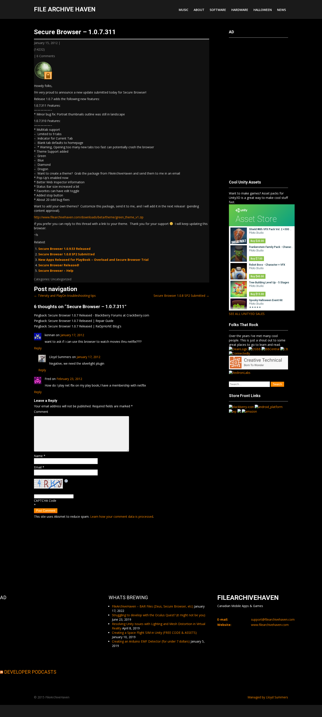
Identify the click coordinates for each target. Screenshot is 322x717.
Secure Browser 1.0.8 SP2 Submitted (66, 254)
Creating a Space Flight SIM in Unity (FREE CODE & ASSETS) (154, 632)
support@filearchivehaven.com (273, 619)
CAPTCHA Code (45, 500)
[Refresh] (66, 481)
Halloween (262, 10)
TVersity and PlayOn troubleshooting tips (65, 295)
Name (39, 456)
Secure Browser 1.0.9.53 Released (64, 249)
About (199, 10)
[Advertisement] (246, 106)
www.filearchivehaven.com (270, 625)
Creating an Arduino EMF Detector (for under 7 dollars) (151, 641)
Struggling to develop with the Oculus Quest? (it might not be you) (158, 615)
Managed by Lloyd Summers (268, 697)
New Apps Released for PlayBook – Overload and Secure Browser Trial (93, 260)
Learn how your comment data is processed (121, 516)
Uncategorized (61, 279)
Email (39, 467)
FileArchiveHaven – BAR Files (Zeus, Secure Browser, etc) (152, 606)
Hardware (239, 10)
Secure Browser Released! (58, 265)
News (281, 10)
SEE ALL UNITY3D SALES (247, 314)
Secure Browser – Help (55, 270)
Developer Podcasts (30, 672)
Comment (41, 412)
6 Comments (46, 56)
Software (218, 10)
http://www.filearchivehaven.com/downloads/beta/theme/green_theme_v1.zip (88, 217)
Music (183, 10)
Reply (38, 348)
